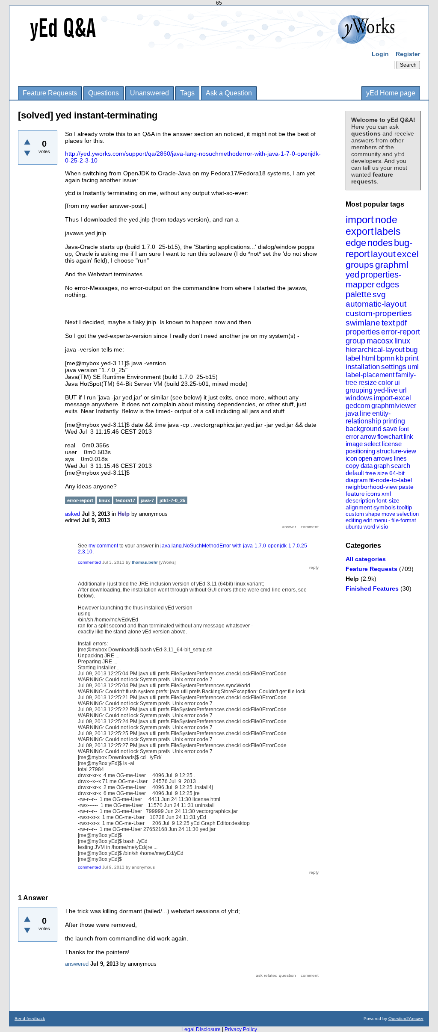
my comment (103, 546)
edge (356, 242)
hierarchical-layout (375, 350)
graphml (391, 264)
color (385, 382)
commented (89, 562)
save (390, 428)
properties (363, 332)
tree (370, 473)
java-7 (147, 500)
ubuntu (354, 526)
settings (393, 367)
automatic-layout (376, 303)
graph (382, 465)
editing (354, 520)
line (365, 413)
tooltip (404, 507)
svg (379, 294)
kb (399, 358)
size (382, 473)
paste (406, 486)
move (388, 514)
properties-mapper (374, 279)
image (354, 443)
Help (352, 578)
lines (400, 458)
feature (355, 493)
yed (352, 274)
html (369, 358)
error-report (400, 332)
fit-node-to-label (390, 479)
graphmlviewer (393, 405)
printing (393, 421)
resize (367, 382)
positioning (360, 451)
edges (387, 284)
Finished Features (372, 588)
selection (408, 514)
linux (402, 341)
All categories (366, 559)
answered (77, 964)
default (355, 472)
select (372, 443)
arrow (368, 436)
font (404, 428)
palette (358, 294)
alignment (359, 507)
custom (355, 514)
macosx (380, 341)
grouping (359, 390)
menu (380, 520)
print (412, 358)
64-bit (397, 473)
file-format (403, 520)
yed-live (386, 390)
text (388, 322)
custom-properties (379, 313)
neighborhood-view (371, 486)
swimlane (363, 322)
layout (383, 254)
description (360, 500)
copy (352, 465)
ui (397, 382)
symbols (384, 507)
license (392, 443)
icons (373, 493)
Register (408, 53)
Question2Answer (405, 1018)
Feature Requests (50, 93)
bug (411, 350)
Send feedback (30, 1018)
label (353, 358)
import (360, 219)
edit (367, 520)
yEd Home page (390, 93)
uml (413, 366)
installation (363, 367)
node (386, 219)
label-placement (370, 374)
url (403, 390)
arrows (383, 458)
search (400, 465)
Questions (103, 93)
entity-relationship (368, 417)
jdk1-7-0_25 (172, 500)
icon (351, 458)
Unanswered (149, 93)
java (352, 413)
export (359, 231)
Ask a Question (229, 93)
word (369, 526)
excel (408, 254)
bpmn (385, 358)
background (364, 428)
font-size (388, 500)
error (352, 436)
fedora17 (125, 500)
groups (360, 264)
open (365, 458)
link (408, 436)
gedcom (358, 405)
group (355, 341)
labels (388, 231)
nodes (380, 242)
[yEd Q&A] (212, 42)
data (367, 465)
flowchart (389, 436)
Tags (187, 93)
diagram (357, 479)
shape (372, 514)
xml (386, 493)
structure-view (396, 451)
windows (359, 398)
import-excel (392, 398)
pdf (401, 323)
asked (72, 514)
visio (382, 526)
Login (380, 53)
